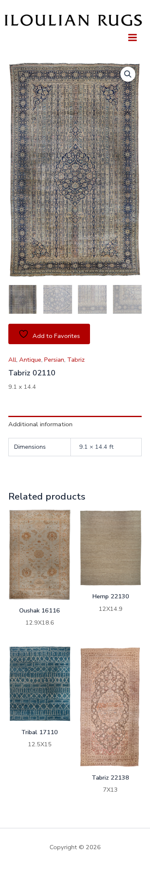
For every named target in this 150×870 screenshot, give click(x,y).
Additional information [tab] (40, 424)
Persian (54, 359)
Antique (30, 359)
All (12, 359)
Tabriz (76, 359)
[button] (127, 74)
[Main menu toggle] (132, 37)
